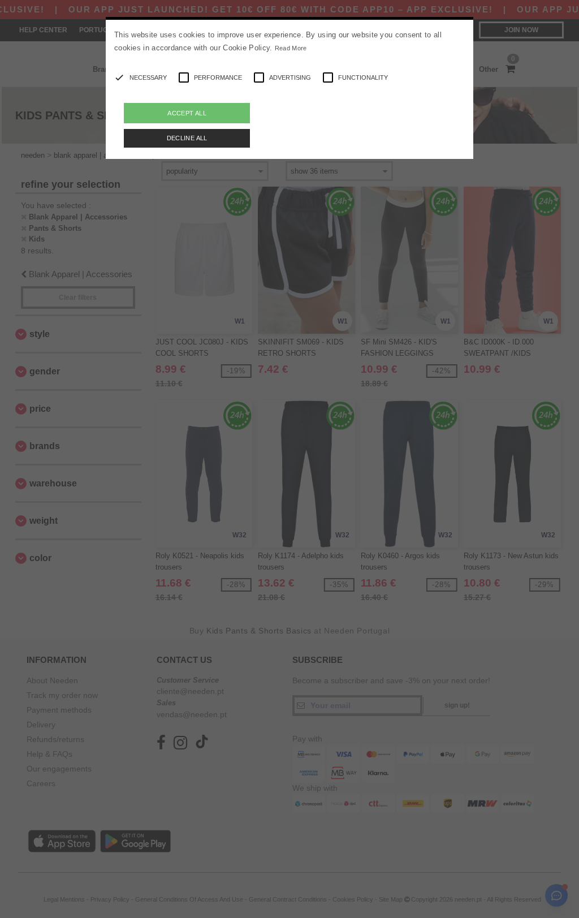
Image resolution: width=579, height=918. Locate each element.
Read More (291, 48)
